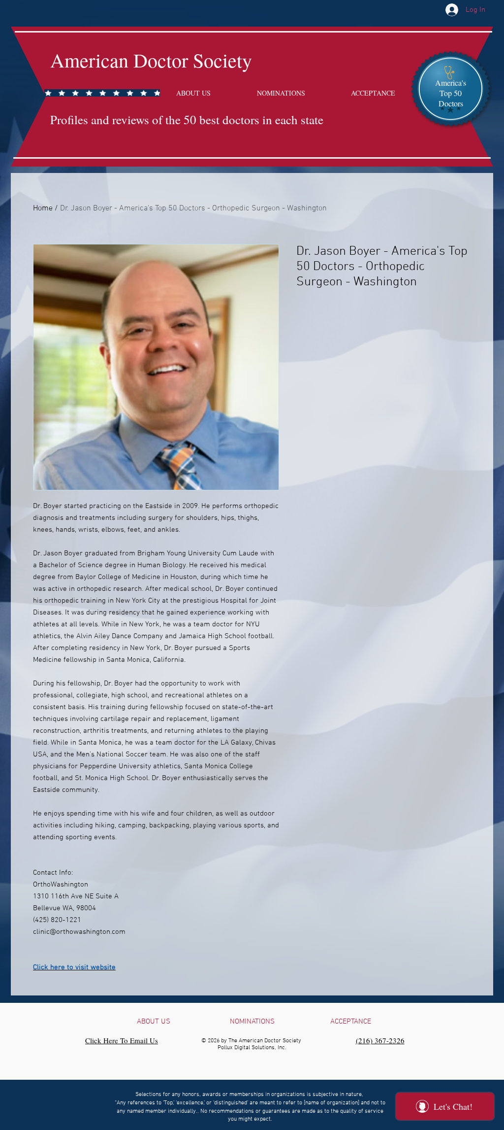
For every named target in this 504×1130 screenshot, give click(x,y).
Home (43, 208)
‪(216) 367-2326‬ (380, 1040)
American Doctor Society (151, 60)
